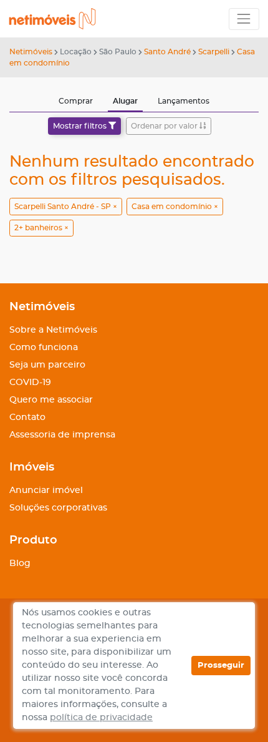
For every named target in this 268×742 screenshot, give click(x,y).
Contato (27, 417)
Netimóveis (30, 52)
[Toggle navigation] (244, 19)
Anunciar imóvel (46, 490)
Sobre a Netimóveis (53, 330)
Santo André (167, 52)
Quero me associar (51, 400)
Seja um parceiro (47, 365)
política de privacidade (101, 717)
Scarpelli (213, 52)
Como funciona (43, 347)
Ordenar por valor (165, 126)
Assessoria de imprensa (62, 435)
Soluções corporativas (58, 508)
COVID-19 (30, 382)
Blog (20, 563)
